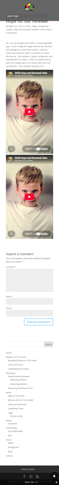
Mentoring (10, 373)
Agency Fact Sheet (16, 395)
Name (9, 296)
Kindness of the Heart (41, 29)
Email (9, 308)
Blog (34, 26)
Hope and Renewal (22, 29)
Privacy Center (16, 416)
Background (13, 447)
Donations (12, 423)
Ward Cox (13, 26)
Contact (9, 455)
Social (8, 439)
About (8, 392)
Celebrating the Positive (18, 369)
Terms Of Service (15, 364)
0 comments (11, 33)
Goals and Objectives (17, 404)
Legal (10, 412)
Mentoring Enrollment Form (20, 388)
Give (10, 435)
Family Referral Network (19, 376)
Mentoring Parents (18, 379)
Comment (11, 267)
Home (8, 352)
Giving (8, 420)
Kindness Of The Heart (16, 357)
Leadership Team (15, 408)
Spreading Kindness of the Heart (22, 360)
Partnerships (11, 428)
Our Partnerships (15, 431)
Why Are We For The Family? (20, 400)
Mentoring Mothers (18, 384)
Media (10, 443)
